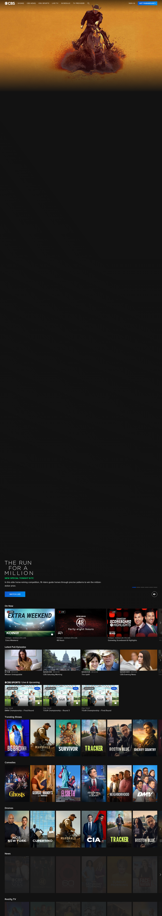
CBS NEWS (31, 3)
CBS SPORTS (43, 3)
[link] (147, 3)
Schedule (65, 3)
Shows (21, 3)
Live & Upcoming (30, 682)
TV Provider (79, 3)
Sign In (132, 3)
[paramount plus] (10, 3)
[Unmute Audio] (154, 594)
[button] (30, 626)
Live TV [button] (55, 3)
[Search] (88, 3)
